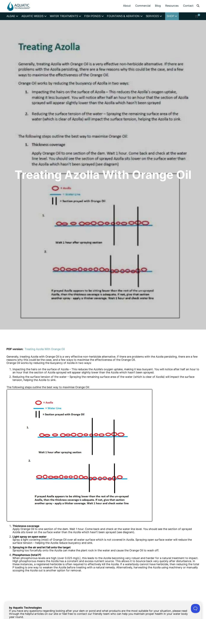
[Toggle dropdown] (17, 16)
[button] (197, 16)
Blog (158, 5)
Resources (172, 5)
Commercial (143, 5)
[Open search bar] (198, 5)
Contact (188, 5)
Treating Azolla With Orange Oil (45, 349)
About (127, 5)
